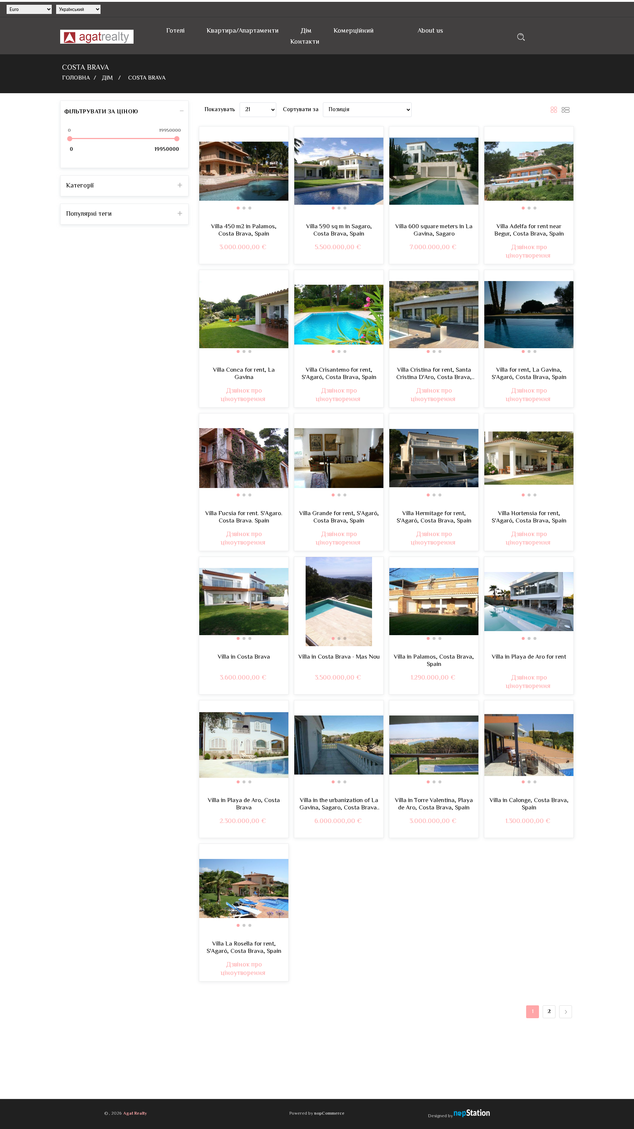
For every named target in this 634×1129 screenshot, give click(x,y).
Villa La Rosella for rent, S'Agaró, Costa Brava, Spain (244, 947)
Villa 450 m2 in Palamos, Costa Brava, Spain (244, 230)
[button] (238, 208)
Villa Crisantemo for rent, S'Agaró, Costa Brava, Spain (339, 374)
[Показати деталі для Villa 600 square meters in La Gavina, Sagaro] (433, 171)
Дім (305, 31)
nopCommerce (329, 1114)
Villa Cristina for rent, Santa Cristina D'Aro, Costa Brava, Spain (434, 374)
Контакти (304, 42)
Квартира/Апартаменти (242, 31)
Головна (76, 78)
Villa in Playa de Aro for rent (529, 657)
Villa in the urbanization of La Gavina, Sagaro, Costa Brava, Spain (339, 804)
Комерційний (354, 31)
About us (430, 31)
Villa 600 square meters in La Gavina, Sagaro (434, 230)
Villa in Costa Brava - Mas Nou (339, 657)
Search (521, 37)
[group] (243, 171)
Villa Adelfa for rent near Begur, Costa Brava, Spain (529, 230)
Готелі (175, 31)
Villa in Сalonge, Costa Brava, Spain (529, 804)
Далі (565, 1011)
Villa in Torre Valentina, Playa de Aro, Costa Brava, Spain (434, 804)
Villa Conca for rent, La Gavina (244, 374)
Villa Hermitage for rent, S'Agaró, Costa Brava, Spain (434, 517)
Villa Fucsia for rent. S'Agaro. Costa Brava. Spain (244, 517)
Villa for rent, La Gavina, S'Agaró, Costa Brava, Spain (529, 374)
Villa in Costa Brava (244, 657)
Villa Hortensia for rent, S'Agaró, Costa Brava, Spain (529, 517)
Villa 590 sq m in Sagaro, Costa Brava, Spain (339, 230)
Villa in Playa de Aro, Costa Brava (244, 804)
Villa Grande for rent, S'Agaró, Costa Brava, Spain (339, 517)
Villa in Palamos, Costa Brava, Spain (434, 661)
